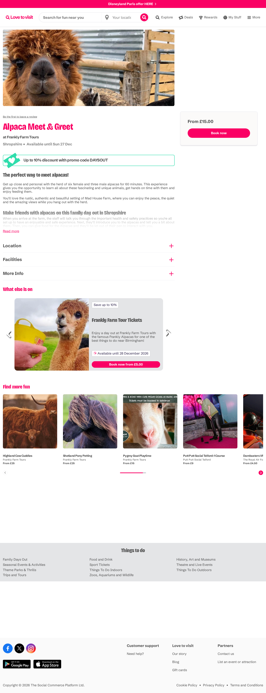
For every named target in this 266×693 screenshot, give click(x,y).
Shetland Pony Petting (77, 455)
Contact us (226, 654)
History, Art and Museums (196, 560)
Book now (219, 133)
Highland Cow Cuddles (17, 455)
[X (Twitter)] (19, 648)
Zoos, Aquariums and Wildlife (112, 575)
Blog (175, 662)
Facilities (12, 259)
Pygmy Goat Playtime (137, 455)
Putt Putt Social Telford (197, 459)
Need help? (135, 654)
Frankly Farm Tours (14, 459)
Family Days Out (15, 560)
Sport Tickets (100, 565)
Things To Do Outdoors (194, 570)
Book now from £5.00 (126, 364)
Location (12, 245)
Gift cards (179, 670)
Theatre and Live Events (194, 565)
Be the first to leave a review (20, 116)
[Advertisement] (133, 514)
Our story (179, 654)
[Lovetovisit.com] (19, 17)
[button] (20, 116)
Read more (11, 231)
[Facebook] (8, 648)
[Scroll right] (261, 472)
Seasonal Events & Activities (24, 565)
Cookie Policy (186, 685)
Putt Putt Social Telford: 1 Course (204, 455)
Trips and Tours (14, 575)
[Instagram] (31, 648)
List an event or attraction (237, 662)
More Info (13, 273)
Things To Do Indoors (106, 570)
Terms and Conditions (246, 685)
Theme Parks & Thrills (19, 570)
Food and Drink (101, 560)
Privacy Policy (213, 685)
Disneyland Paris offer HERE (130, 4)
